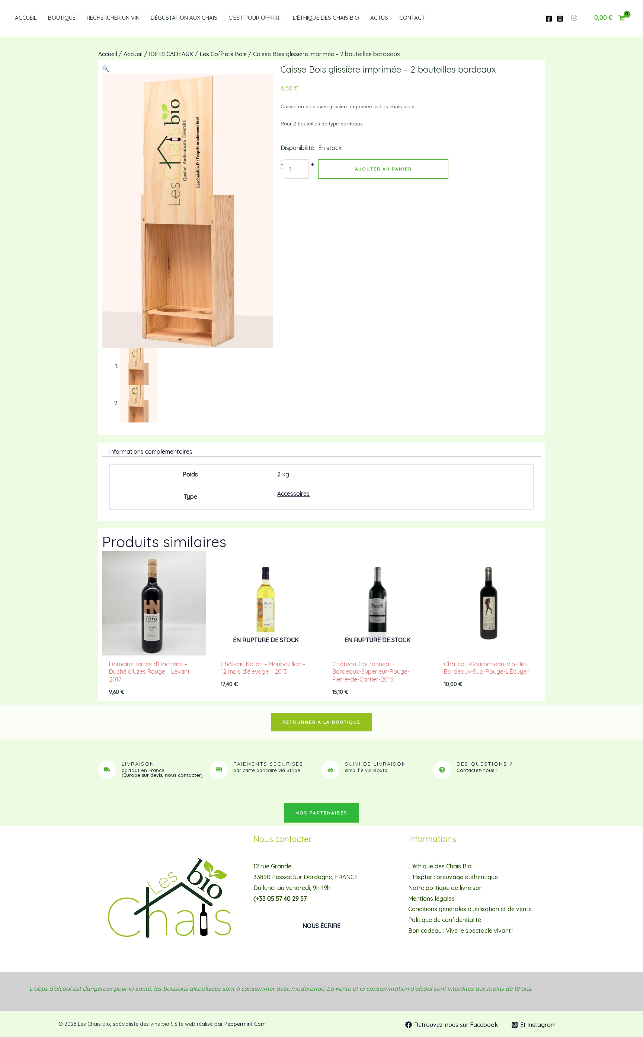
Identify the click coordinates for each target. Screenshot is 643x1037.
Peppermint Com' (245, 1024)
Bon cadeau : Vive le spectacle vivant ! (461, 930)
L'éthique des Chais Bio (439, 866)
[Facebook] (549, 18)
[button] (105, 68)
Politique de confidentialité (444, 919)
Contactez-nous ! (477, 770)
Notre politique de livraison (445, 887)
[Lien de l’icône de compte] (574, 18)
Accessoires (293, 493)
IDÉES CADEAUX (171, 54)
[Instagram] (560, 18)
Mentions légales (431, 898)
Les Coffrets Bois (223, 54)
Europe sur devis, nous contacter (162, 775)
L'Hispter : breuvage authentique (453, 877)
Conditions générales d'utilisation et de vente (470, 909)
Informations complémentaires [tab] (150, 451)
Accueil (107, 54)
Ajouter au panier (383, 169)
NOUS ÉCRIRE (321, 925)
